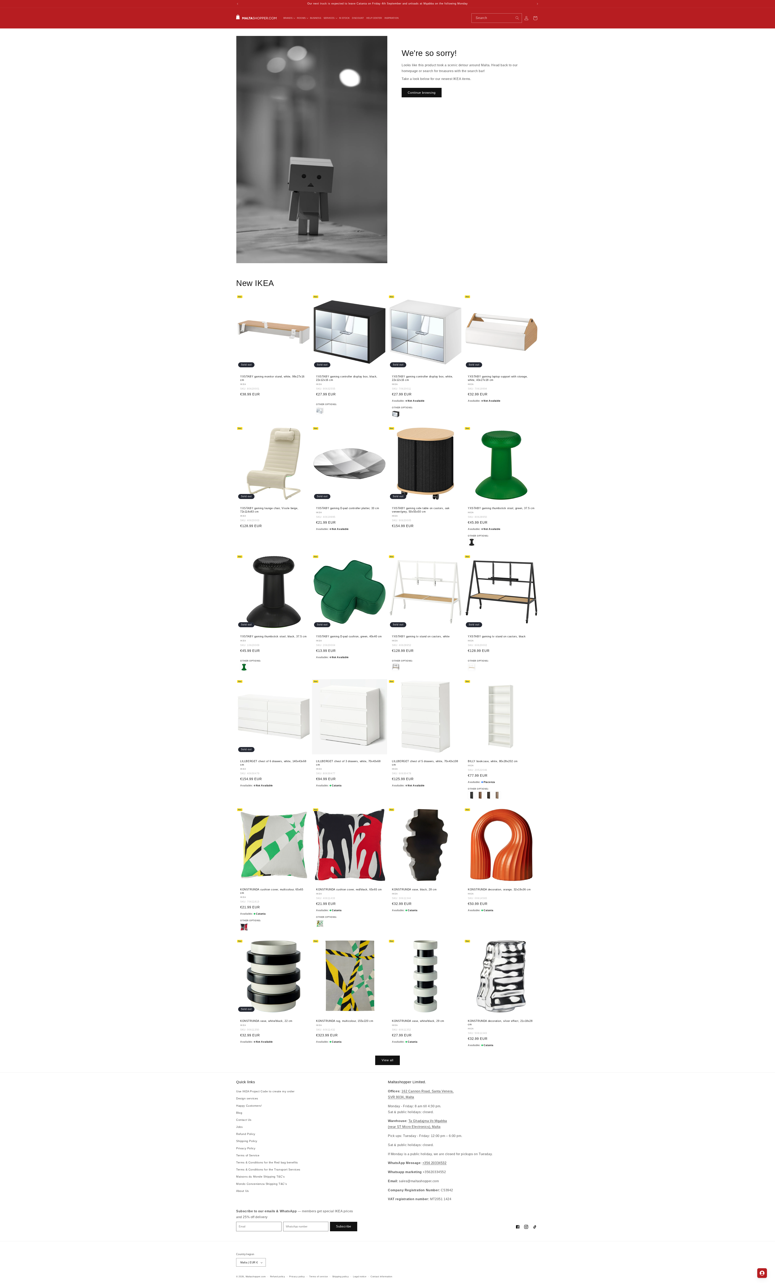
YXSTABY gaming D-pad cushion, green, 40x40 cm (349, 636)
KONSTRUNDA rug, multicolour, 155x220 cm (344, 1020)
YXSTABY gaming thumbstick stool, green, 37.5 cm (501, 508)
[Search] (517, 18)
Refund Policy (245, 1134)
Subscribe (343, 1226)
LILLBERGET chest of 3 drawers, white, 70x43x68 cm (348, 763)
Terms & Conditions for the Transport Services (268, 1169)
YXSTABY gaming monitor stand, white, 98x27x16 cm (272, 378)
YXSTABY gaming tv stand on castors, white (421, 636)
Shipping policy (340, 1276)
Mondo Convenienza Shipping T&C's (261, 1183)
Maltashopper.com (256, 1276)
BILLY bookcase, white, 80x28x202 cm (493, 761)
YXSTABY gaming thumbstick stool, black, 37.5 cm (273, 636)
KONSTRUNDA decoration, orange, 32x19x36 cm (499, 889)
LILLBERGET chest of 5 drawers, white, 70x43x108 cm (425, 763)
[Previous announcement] (237, 4)
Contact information (381, 1276)
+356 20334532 (434, 1163)
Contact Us (243, 1119)
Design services (247, 1098)
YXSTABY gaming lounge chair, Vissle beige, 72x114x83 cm (269, 510)
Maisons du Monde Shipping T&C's (260, 1176)
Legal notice (359, 1276)
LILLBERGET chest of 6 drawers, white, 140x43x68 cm (273, 763)
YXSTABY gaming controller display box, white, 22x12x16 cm (422, 378)
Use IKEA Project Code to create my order (265, 1091)
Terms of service (318, 1276)
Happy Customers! (249, 1105)
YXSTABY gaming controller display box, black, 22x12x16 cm (346, 378)
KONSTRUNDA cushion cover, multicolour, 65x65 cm (271, 891)
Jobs (239, 1126)
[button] (289, 18)
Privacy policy (297, 1276)
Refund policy (277, 1276)
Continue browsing (422, 92)
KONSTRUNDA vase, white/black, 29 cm (418, 1020)
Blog (239, 1112)
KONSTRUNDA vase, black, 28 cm (414, 889)
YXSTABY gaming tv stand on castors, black (497, 636)
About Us (242, 1190)
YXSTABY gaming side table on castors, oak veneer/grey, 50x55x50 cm (421, 510)
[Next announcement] (537, 4)
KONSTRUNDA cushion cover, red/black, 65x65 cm (349, 889)
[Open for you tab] (762, 1273)
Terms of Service (248, 1155)
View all (387, 1060)
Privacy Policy (245, 1148)
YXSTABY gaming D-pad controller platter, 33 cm (347, 508)
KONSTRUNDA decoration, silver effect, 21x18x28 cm (500, 1022)
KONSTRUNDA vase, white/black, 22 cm (266, 1020)
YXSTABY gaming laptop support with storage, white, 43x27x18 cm (498, 378)
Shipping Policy (246, 1141)
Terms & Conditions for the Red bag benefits (267, 1162)
